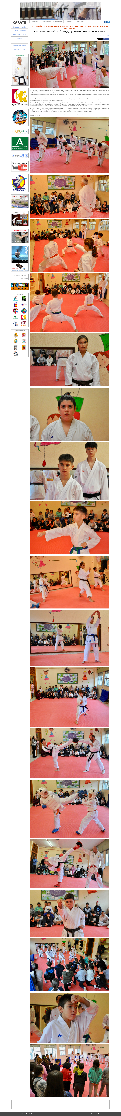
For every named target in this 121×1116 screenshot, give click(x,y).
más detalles (24, 278)
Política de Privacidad (26, 1113)
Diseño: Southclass (96, 1113)
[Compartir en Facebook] (106, 39)
